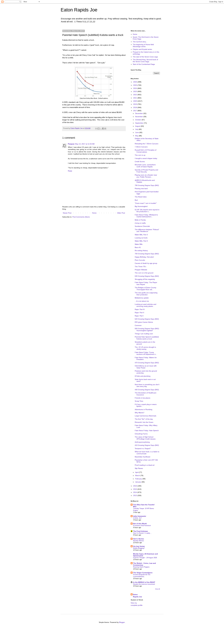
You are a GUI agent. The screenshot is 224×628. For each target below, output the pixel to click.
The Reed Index (141, 197)
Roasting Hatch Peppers (141, 567)
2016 (135, 486)
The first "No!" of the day (144, 419)
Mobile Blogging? (139, 548)
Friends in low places (142, 398)
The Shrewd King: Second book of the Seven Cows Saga (145, 60)
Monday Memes (138, 541)
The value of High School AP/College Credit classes (145, 438)
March (137, 475)
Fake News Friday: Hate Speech (147, 430)
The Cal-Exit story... (140, 42)
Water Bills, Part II (141, 241)
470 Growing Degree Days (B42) (147, 363)
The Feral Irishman (140, 531)
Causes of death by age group (146, 263)
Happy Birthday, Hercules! (144, 257)
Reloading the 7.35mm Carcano (146, 144)
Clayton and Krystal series (142, 49)
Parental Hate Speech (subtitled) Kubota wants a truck (147, 338)
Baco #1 (138, 247)
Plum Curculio (140, 260)
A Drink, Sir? (137, 518)
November (139, 116)
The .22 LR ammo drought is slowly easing (145, 348)
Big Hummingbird (141, 206)
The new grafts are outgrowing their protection (146, 294)
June (137, 132)
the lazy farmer (139, 546)
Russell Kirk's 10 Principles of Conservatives (145, 151)
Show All (157, 589)
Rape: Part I (139, 316)
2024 (135, 88)
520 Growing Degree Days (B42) (147, 319)
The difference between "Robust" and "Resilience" (147, 230)
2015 (135, 489)
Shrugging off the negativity (145, 279)
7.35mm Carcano (141, 147)
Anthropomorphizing (142, 442)
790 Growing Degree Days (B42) (147, 185)
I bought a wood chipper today (146, 158)
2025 (135, 85)
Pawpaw (71, 144)
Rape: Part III (140, 309)
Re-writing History (141, 250)
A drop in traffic (140, 223)
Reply (70, 171)
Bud (136, 200)
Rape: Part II (139, 312)
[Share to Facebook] (103, 128)
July (137, 129)
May (137, 136)
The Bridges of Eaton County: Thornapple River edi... (146, 288)
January (138, 482)
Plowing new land (141, 188)
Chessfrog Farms (141, 434)
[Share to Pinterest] (105, 128)
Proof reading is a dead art (144, 465)
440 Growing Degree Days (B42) (147, 390)
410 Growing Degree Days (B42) (147, 445)
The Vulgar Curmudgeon (142, 573)
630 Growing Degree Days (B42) (147, 276)
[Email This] (96, 128)
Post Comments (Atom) (81, 217)
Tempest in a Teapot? (143, 448)
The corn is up (140, 155)
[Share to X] (101, 128)
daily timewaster (139, 516)
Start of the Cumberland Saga (144, 64)
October (138, 120)
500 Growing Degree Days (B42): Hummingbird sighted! (147, 329)
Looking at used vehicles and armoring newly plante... (145, 305)
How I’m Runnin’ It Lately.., (142, 533)
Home (94, 213)
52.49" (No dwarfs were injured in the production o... (147, 211)
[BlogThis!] (98, 128)
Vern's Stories (138, 539)
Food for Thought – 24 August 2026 (145, 558)
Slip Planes (139, 468)
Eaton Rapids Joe (79, 9)
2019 (135, 104)
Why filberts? (139, 413)
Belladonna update (142, 298)
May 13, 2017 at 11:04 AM (84, 144)
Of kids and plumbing (142, 376)
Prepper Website (141, 270)
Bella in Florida (140, 220)
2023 (135, 91)
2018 (135, 107)
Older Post (121, 213)
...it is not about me (142, 301)
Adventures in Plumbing (143, 409)
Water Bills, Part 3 (141, 235)
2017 (135, 111)
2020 (135, 101)
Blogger (122, 622)
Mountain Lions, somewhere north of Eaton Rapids (145, 166)
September (139, 123)
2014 (135, 492)
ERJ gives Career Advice (144, 322)
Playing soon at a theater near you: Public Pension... (146, 176)
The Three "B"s (140, 266)
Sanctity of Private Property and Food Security (146, 171)
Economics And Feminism (142, 525)
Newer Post (67, 213)
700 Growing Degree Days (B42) (147, 254)
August (138, 126)
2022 (135, 95)
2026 (135, 82)
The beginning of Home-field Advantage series (143, 45)
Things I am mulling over (144, 334)
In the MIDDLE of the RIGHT (144, 582)
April (137, 472)
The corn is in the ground (144, 273)
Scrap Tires (139, 401)
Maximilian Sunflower (142, 457)
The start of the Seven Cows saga (145, 57)
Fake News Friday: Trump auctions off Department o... (146, 353)
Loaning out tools (141, 238)
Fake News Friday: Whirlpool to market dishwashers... (146, 216)
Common (138, 325)
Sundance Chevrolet (142, 226)
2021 (135, 98)
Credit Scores (140, 161)
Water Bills (138, 244)
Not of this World (140, 524)
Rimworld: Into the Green (144, 422)
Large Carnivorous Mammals (145, 416)
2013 (135, 495)
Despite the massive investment (144, 584)
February (138, 479)
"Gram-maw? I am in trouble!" (146, 203)
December (139, 113)
